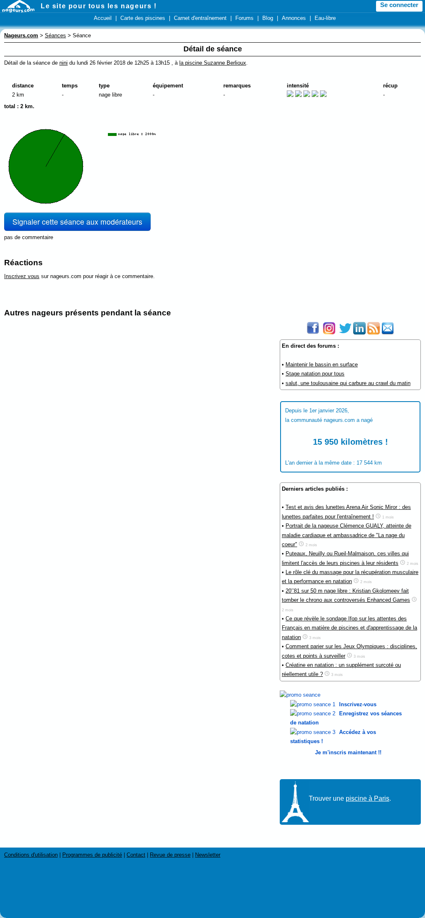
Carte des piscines (142, 18)
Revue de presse (170, 855)
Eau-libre (325, 18)
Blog (267, 18)
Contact (136, 855)
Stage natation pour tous (315, 374)
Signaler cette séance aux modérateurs (77, 221)
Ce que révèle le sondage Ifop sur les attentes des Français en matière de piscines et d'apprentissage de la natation (349, 627)
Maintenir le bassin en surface (322, 364)
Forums (244, 18)
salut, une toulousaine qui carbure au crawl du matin (348, 383)
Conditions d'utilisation (31, 855)
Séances (55, 35)
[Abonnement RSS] (373, 332)
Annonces (294, 18)
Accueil (103, 18)
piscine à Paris (367, 798)
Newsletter (207, 855)
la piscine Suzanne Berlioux (212, 63)
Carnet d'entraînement (200, 18)
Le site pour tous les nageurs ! (99, 6)
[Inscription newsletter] (387, 332)
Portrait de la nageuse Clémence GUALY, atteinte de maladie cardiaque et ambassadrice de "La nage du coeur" (346, 535)
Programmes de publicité (92, 855)
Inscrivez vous (21, 276)
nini (63, 63)
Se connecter (399, 5)
